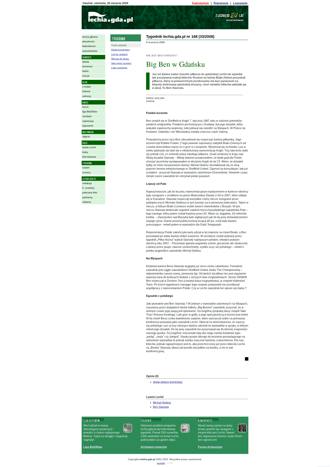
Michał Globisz (162, 402)
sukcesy (86, 96)
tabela (85, 61)
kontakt (161, 463)
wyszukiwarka (89, 51)
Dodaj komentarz (120, 49)
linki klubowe (89, 156)
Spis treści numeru (121, 63)
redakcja (87, 183)
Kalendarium (200, 3)
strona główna (90, 36)
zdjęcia (86, 136)
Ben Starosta (161, 406)
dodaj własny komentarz (168, 382)
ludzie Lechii (89, 147)
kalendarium (89, 46)
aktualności (88, 41)
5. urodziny (88, 187)
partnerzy (87, 197)
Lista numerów (119, 67)
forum (85, 107)
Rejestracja (221, 3)
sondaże (87, 116)
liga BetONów (89, 111)
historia (86, 91)
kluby (85, 152)
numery (86, 172)
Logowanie (240, 3)
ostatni (86, 167)
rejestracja (88, 121)
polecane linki (89, 192)
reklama (86, 202)
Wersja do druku (120, 58)
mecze (86, 75)
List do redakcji (119, 54)
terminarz (87, 66)
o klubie (86, 86)
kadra (85, 71)
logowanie (87, 125)
